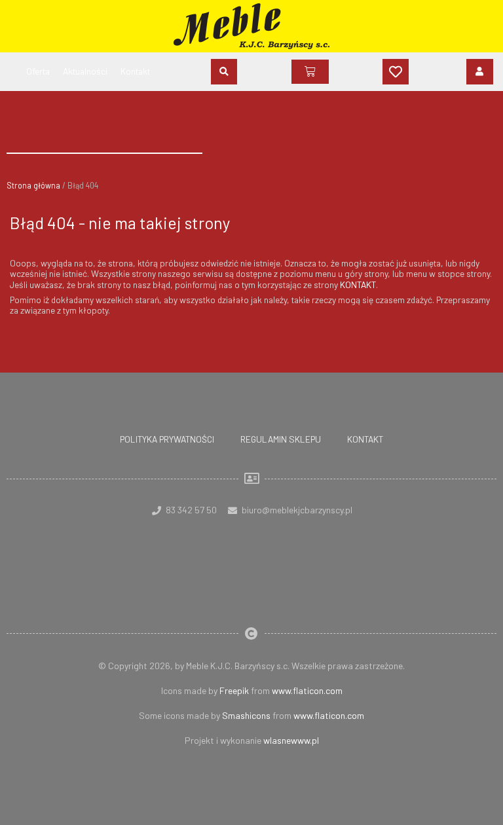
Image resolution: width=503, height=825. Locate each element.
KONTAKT (358, 284)
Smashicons (246, 715)
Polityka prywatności (167, 439)
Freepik (234, 690)
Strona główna (33, 185)
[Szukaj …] (224, 71)
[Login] (479, 71)
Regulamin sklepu (280, 439)
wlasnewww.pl (291, 740)
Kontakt (365, 439)
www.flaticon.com (307, 690)
